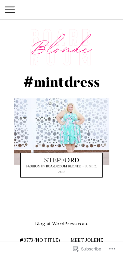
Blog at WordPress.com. (61, 224)
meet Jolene (87, 240)
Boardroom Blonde (63, 166)
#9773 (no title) (40, 240)
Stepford (61, 160)
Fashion (33, 166)
